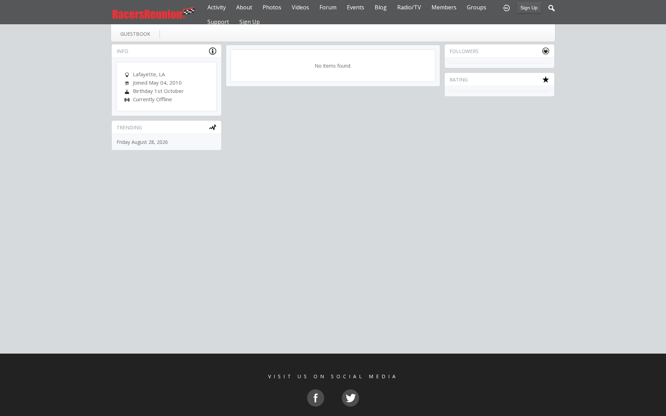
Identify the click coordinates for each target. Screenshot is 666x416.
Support (218, 22)
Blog (381, 7)
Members (444, 7)
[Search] (551, 7)
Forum (327, 7)
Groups (476, 7)
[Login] (506, 7)
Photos (272, 7)
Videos (300, 7)
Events (355, 7)
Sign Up (529, 7)
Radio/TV (409, 7)
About (244, 7)
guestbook (135, 34)
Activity (216, 7)
